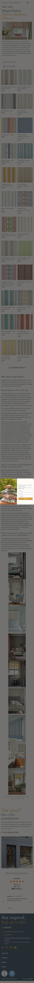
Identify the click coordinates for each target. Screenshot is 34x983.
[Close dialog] (33, 479)
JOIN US (25, 498)
